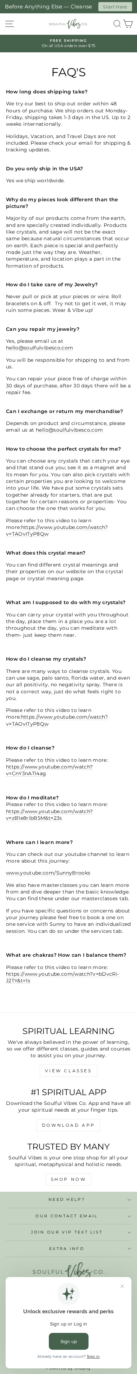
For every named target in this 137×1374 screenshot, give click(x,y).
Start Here (115, 6)
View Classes (68, 1070)
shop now (68, 1179)
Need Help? (66, 1199)
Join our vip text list (67, 1232)
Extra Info (66, 1248)
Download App (68, 1125)
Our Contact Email (66, 1215)
